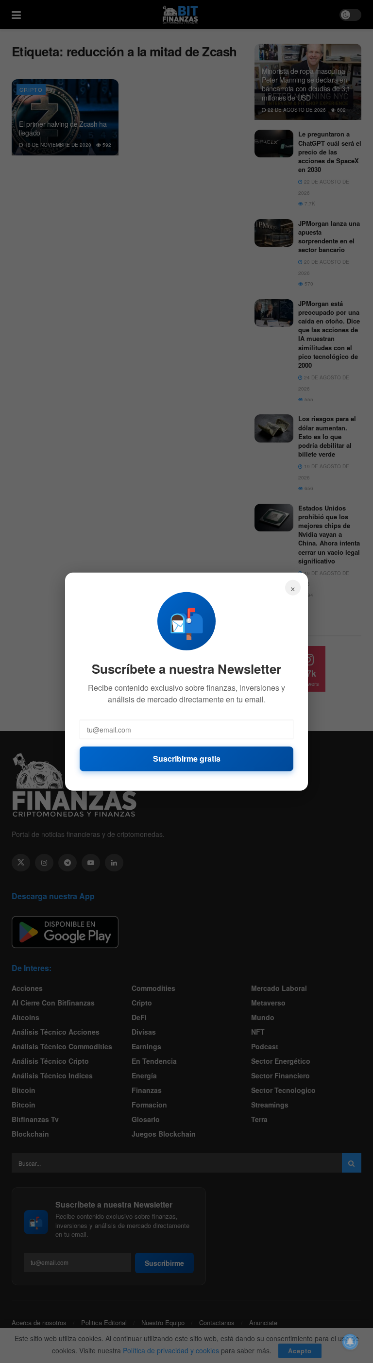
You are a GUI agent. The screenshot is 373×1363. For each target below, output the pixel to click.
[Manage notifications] (350, 1341)
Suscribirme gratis (186, 758)
